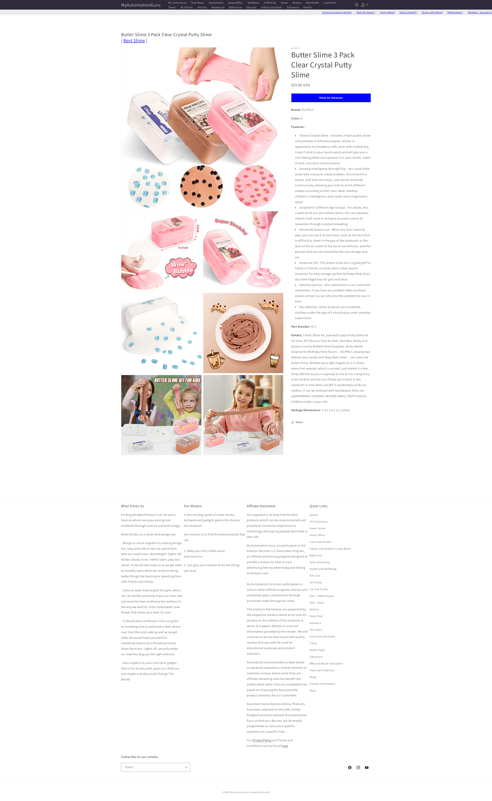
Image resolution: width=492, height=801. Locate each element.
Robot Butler (426, 12)
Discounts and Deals (322, 636)
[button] (356, 5)
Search (314, 515)
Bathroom (316, 555)
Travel (313, 643)
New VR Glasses (336, 12)
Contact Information (322, 683)
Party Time (316, 616)
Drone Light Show (403, 12)
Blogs (313, 677)
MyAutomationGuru (240, 792)
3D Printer (316, 582)
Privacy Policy (262, 740)
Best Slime (134, 40)
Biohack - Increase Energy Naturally (459, 12)
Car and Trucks (319, 589)
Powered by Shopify (260, 792)
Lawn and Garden (321, 541)
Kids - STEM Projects (322, 596)
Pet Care (315, 575)
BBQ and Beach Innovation (326, 663)
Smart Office (317, 535)
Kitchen (314, 609)
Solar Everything (320, 562)
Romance (315, 623)
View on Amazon (331, 97)
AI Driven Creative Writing (307, 12)
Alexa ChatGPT (379, 12)
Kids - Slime (317, 602)
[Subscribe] (186, 767)
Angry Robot (358, 12)
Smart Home (317, 528)
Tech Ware (316, 629)
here (285, 746)
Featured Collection (322, 670)
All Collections (319, 521)
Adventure (316, 657)
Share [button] (299, 422)
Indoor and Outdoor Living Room (330, 548)
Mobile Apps (317, 650)
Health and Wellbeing (323, 569)
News (313, 690)
